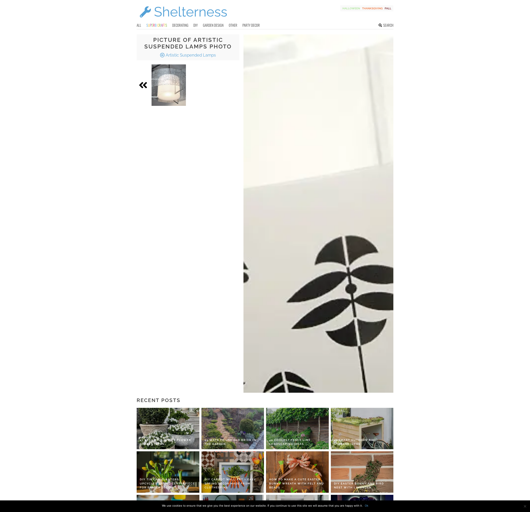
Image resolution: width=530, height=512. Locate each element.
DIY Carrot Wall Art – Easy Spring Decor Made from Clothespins (230, 483)
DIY (195, 25)
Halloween (351, 8)
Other (233, 25)
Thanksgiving (372, 8)
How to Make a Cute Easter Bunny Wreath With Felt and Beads (296, 483)
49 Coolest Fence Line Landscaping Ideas (290, 442)
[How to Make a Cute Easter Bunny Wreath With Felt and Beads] (297, 472)
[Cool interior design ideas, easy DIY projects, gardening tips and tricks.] (183, 20)
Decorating (180, 25)
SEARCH (388, 25)
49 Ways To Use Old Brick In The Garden (230, 442)
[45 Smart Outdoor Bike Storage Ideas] (362, 428)
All (139, 25)
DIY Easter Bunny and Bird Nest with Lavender (359, 485)
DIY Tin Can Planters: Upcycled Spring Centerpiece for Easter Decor (167, 483)
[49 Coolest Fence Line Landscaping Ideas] (297, 428)
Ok (366, 505)
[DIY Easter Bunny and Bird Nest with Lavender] (362, 472)
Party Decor (251, 25)
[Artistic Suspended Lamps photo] (168, 85)
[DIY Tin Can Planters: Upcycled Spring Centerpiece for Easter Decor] (168, 472)
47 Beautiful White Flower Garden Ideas (165, 442)
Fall (388, 8)
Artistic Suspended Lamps (190, 55)
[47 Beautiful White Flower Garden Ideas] (168, 428)
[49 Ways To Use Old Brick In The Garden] (232, 428)
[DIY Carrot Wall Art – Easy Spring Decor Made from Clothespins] (232, 472)
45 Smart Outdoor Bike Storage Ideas (355, 442)
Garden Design (213, 25)
